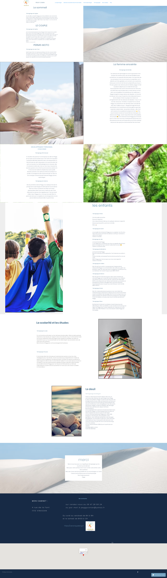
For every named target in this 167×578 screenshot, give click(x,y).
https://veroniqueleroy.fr (74, 526)
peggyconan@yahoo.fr (93, 507)
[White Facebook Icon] (138, 572)
